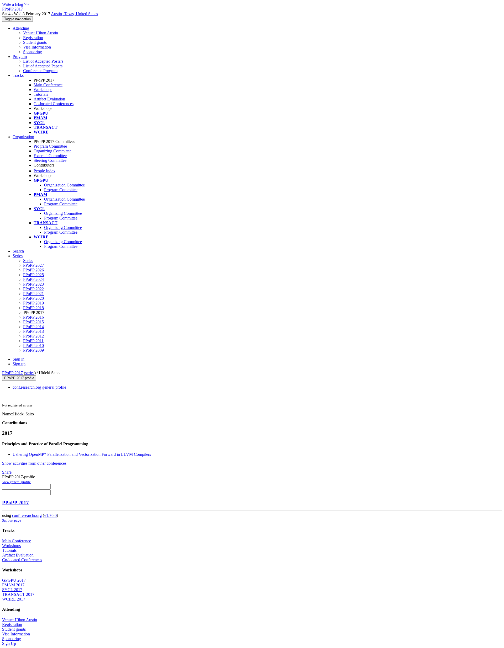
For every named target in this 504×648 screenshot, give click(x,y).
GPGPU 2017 (14, 580)
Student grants (35, 42)
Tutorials (41, 94)
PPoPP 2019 (33, 303)
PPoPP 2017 (12, 373)
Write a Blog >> (15, 4)
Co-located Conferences (54, 103)
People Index (44, 171)
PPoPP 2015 (33, 322)
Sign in (18, 359)
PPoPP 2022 (33, 289)
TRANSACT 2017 (18, 594)
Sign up (19, 364)
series (29, 373)
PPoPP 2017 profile (19, 378)
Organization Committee (64, 185)
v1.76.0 (50, 515)
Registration (33, 37)
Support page (11, 520)
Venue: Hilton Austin (40, 33)
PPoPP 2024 (33, 279)
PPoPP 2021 (33, 293)
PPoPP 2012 (33, 336)
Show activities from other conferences (34, 463)
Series (28, 260)
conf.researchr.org (27, 515)
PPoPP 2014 (33, 326)
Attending (21, 28)
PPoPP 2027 (33, 265)
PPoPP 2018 (33, 308)
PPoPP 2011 (33, 341)
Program (20, 56)
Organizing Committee (52, 151)
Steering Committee (50, 160)
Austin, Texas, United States (74, 14)
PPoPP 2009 (33, 350)
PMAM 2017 (13, 585)
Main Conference (48, 85)
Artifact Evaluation (49, 99)
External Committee (50, 155)
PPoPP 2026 (33, 270)
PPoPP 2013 (33, 331)
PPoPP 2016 (33, 317)
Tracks (18, 75)
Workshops (43, 89)
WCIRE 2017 (13, 599)
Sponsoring (32, 52)
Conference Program (40, 70)
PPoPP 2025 (33, 274)
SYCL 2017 (12, 589)
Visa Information (37, 47)
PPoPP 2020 (33, 298)
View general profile (16, 482)
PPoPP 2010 (33, 345)
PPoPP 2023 (33, 284)
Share (7, 472)
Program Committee (50, 146)
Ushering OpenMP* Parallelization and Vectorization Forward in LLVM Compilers (82, 454)
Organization (23, 137)
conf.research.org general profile (39, 387)
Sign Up (9, 643)
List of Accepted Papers (42, 66)
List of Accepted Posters (43, 61)
